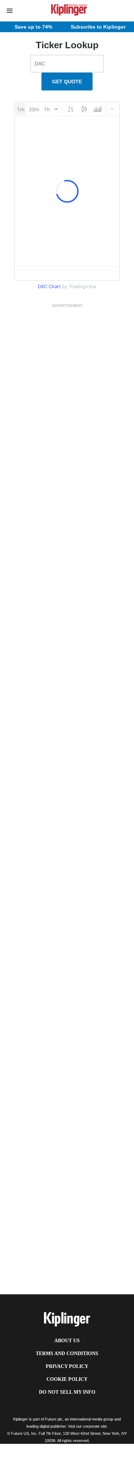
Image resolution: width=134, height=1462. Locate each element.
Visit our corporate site (87, 1426)
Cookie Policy (67, 1379)
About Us (67, 1340)
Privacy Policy (67, 1366)
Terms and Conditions (67, 1353)
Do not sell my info (67, 1392)
